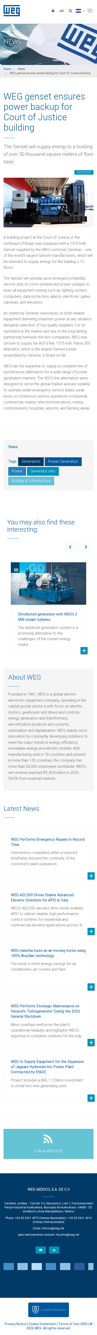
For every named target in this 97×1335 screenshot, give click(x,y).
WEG (10, 10)
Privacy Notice (15, 1324)
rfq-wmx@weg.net (67, 1234)
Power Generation (63, 461)
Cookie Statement (42, 1324)
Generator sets (43, 471)
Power (17, 471)
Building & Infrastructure (31, 481)
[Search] (70, 11)
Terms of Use (68, 1324)
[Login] (53, 11)
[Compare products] (61, 11)
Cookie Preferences (52, 1309)
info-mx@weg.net (53, 1228)
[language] (80, 11)
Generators (31, 461)
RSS (84, 1324)
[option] (48, 603)
